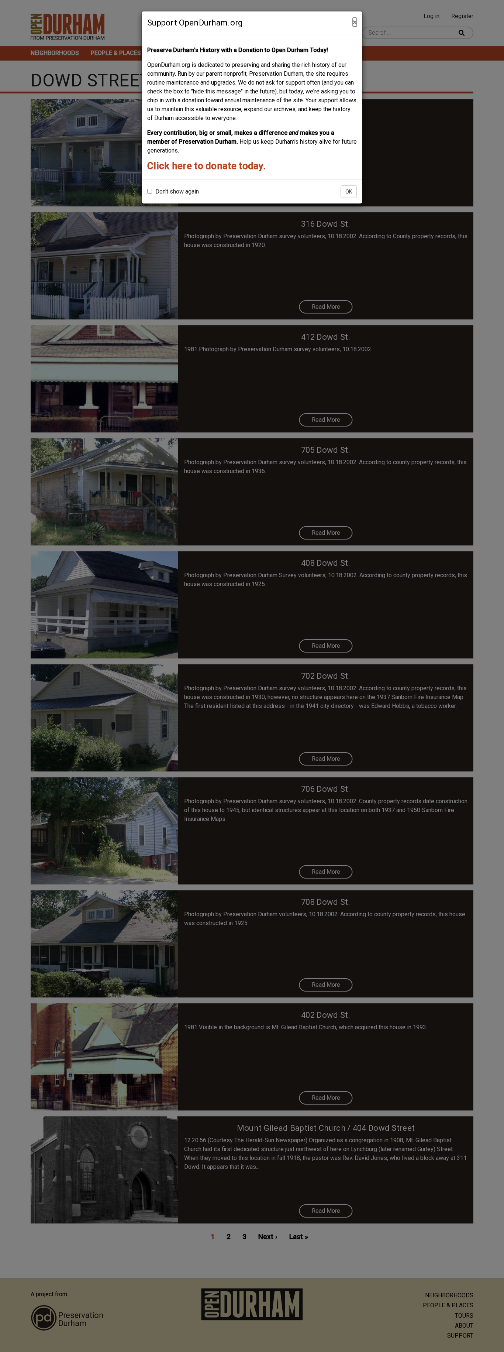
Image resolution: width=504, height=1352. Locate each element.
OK (348, 192)
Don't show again (176, 191)
